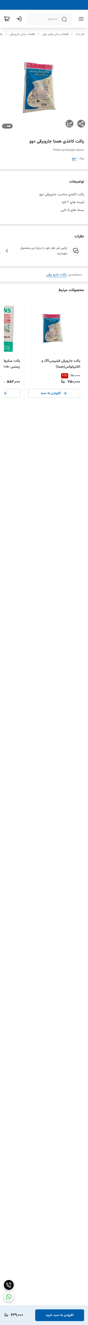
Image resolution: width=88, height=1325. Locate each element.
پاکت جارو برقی (56, 274)
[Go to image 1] (9, 126)
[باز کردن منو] (80, 19)
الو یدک (80, 34)
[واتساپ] (9, 1297)
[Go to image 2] (4, 126)
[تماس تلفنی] (9, 1285)
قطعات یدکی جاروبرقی (22, 34)
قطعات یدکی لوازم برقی (55, 34)
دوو (74, 158)
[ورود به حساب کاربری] (20, 19)
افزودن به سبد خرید (60, 1315)
